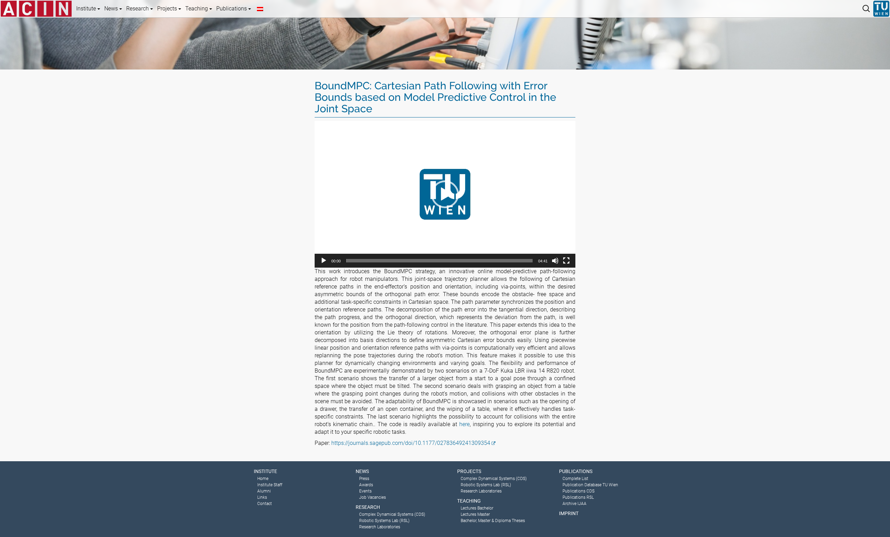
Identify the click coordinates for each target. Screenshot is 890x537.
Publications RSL (578, 497)
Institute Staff (269, 484)
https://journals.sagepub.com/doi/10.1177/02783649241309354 (410, 443)
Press (364, 478)
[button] (445, 194)
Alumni (264, 491)
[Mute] (555, 260)
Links (262, 497)
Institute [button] (86, 8)
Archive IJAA (574, 503)
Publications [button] (232, 8)
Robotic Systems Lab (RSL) (384, 520)
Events (365, 491)
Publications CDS (578, 491)
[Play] (323, 260)
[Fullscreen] (566, 260)
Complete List (575, 478)
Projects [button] (167, 8)
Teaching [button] (197, 8)
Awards (366, 484)
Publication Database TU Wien (590, 484)
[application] (445, 194)
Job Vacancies (372, 497)
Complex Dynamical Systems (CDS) (392, 514)
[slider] (439, 260)
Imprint (568, 513)
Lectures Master (475, 514)
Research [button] (138, 8)
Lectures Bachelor (477, 508)
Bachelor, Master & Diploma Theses (493, 520)
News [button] (111, 8)
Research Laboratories (379, 526)
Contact (264, 503)
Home (262, 478)
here (464, 424)
